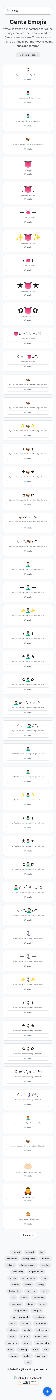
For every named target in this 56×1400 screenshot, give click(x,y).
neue (44, 1278)
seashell (25, 1323)
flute (28, 1362)
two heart (31, 1291)
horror (42, 1304)
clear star (41, 1356)
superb (13, 1356)
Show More (28, 1235)
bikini (35, 1349)
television (39, 1317)
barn (10, 1349)
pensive (45, 1265)
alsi (13, 1297)
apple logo (16, 1304)
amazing (23, 1349)
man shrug (18, 1271)
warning (45, 1258)
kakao (24, 1297)
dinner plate (41, 1336)
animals (10, 1265)
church (28, 1284)
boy (42, 1252)
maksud (30, 1252)
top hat (27, 1356)
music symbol (42, 1343)
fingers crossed (27, 1265)
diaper (27, 1343)
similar (28, 80)
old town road (28, 1278)
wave (12, 1323)
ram (46, 1349)
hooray (13, 1278)
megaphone (21, 1310)
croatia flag (38, 1297)
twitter (15, 1284)
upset (44, 1291)
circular (27, 1330)
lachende (13, 1330)
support (16, 1252)
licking (41, 1284)
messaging (12, 1343)
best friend (41, 1323)
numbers (25, 1336)
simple (30, 1304)
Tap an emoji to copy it (28, 55)
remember (12, 1258)
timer (12, 1336)
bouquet (37, 1310)
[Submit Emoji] (47, 1391)
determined (42, 1330)
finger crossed (36, 1271)
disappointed (29, 1258)
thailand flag (14, 1291)
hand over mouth (20, 1317)
